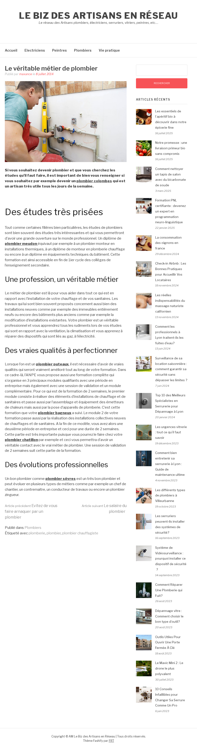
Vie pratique (109, 50)
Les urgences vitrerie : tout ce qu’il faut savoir (171, 432)
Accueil (11, 50)
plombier (54, 533)
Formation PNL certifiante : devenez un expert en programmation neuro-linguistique (170, 211)
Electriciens (35, 50)
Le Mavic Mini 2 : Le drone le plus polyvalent (169, 668)
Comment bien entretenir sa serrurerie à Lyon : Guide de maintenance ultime (170, 464)
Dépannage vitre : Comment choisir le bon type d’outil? (169, 616)
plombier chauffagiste (80, 533)
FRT (111, 741)
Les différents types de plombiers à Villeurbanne (170, 495)
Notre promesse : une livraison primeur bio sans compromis (171, 148)
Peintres (59, 50)
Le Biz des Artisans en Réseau (98, 15)
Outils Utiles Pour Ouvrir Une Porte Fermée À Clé (168, 642)
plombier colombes (94, 181)
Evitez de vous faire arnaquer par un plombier (31, 511)
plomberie (37, 533)
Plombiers (83, 50)
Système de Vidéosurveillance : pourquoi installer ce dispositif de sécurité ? (170, 558)
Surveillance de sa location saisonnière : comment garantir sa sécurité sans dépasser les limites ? (171, 369)
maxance (25, 74)
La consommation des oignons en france (168, 243)
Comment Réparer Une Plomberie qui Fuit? (169, 590)
